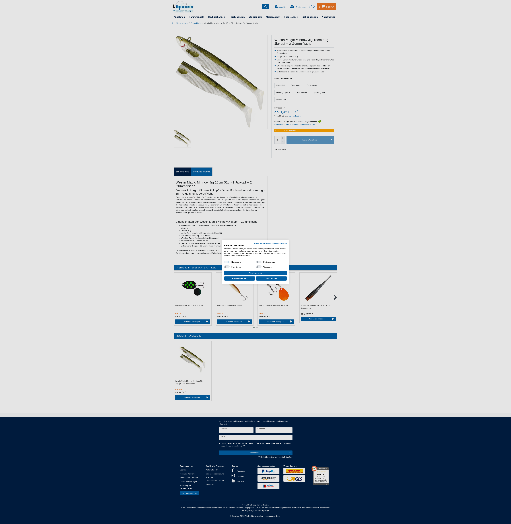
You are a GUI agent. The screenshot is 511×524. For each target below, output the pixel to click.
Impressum (282, 243)
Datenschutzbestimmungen (264, 243)
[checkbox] (227, 262)
